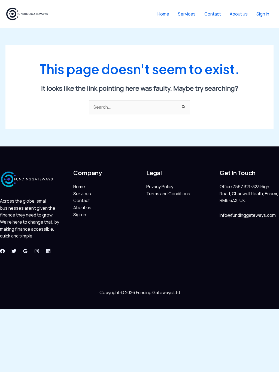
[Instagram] (36, 251)
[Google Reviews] (25, 251)
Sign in (262, 14)
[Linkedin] (48, 251)
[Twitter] (13, 251)
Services (187, 14)
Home (163, 14)
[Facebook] (2, 251)
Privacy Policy (159, 187)
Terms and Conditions (168, 194)
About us (239, 14)
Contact (212, 14)
